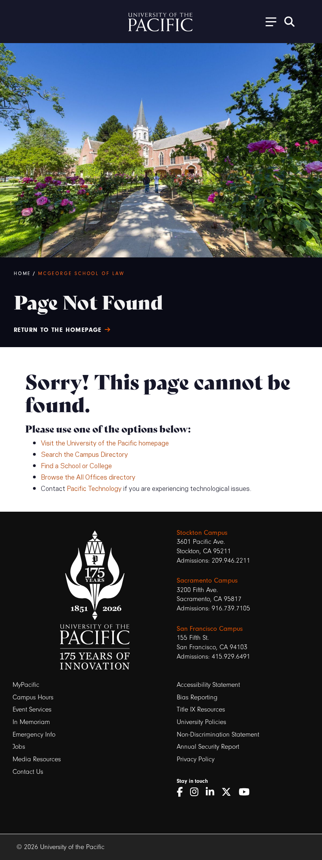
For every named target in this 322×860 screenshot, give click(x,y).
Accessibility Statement (208, 684)
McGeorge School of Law (81, 273)
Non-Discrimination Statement (218, 734)
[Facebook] (182, 792)
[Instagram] (197, 792)
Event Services (32, 709)
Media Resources (37, 759)
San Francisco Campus (210, 628)
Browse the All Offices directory (88, 476)
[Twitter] (229, 792)
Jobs (19, 746)
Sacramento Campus (207, 580)
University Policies (201, 722)
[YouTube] (247, 792)
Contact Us (28, 771)
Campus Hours (33, 697)
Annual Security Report (208, 746)
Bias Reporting (197, 697)
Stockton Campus (202, 532)
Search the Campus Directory (84, 453)
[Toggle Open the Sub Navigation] (268, 21)
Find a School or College (76, 465)
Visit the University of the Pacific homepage (105, 442)
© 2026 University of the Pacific (60, 847)
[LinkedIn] (213, 792)
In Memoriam (31, 722)
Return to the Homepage (58, 329)
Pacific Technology (94, 487)
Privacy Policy (195, 759)
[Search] (289, 21)
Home (22, 273)
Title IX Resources (201, 709)
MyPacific (26, 684)
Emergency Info (34, 734)
